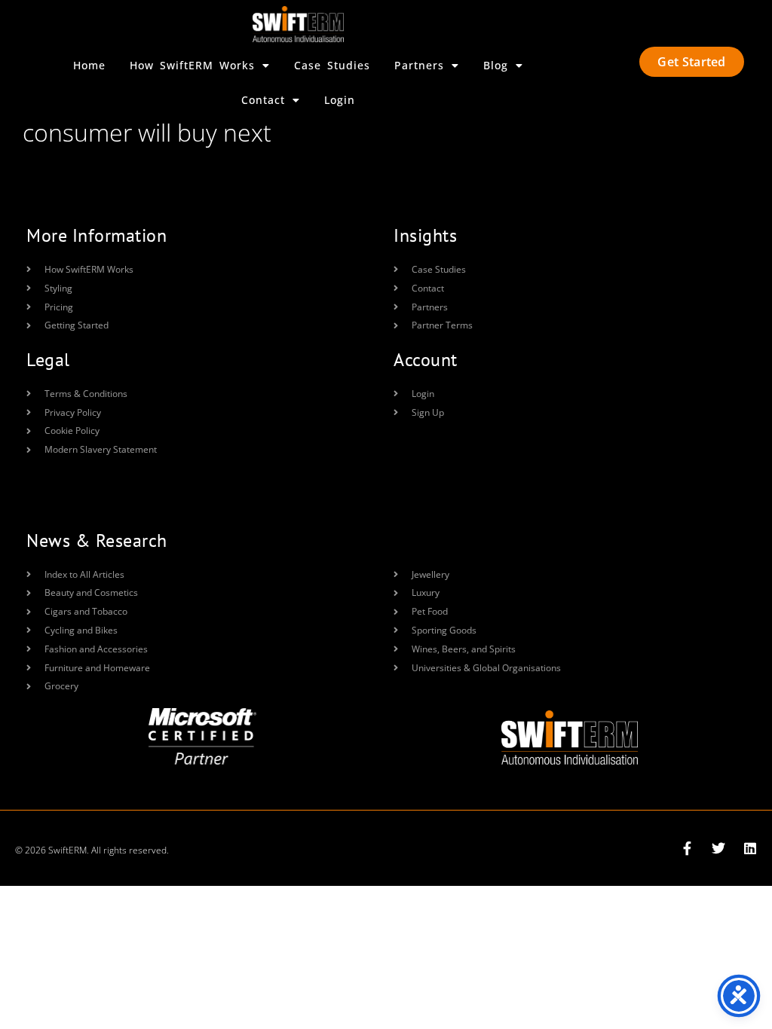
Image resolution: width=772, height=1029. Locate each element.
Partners (419, 65)
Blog (495, 65)
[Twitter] (718, 848)
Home (89, 65)
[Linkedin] (750, 848)
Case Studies (332, 65)
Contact (263, 100)
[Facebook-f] (687, 848)
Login (339, 100)
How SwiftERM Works (192, 65)
